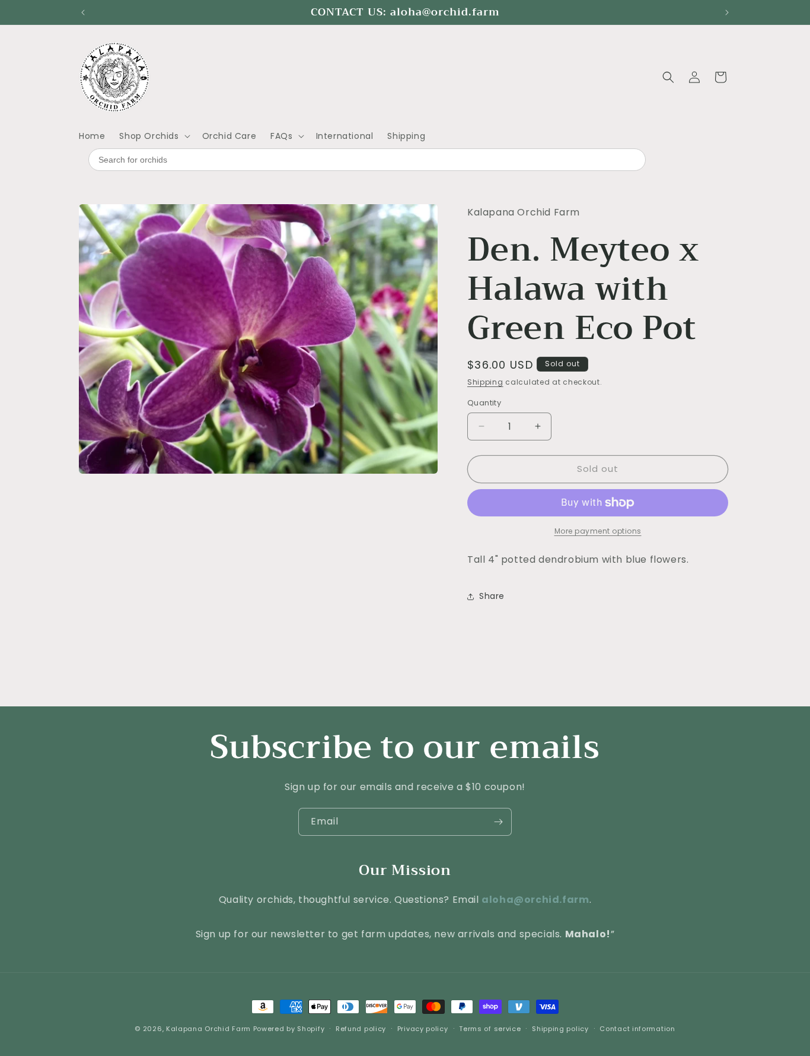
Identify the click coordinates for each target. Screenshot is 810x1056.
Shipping (485, 382)
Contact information (637, 1028)
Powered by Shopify (289, 1028)
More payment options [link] (598, 531)
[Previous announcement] (83, 12)
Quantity (484, 402)
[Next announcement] (727, 12)
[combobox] (367, 159)
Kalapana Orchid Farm (208, 1028)
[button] (153, 135)
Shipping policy (560, 1028)
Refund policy (361, 1028)
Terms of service (490, 1028)
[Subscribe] (498, 822)
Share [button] (492, 596)
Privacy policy (422, 1028)
